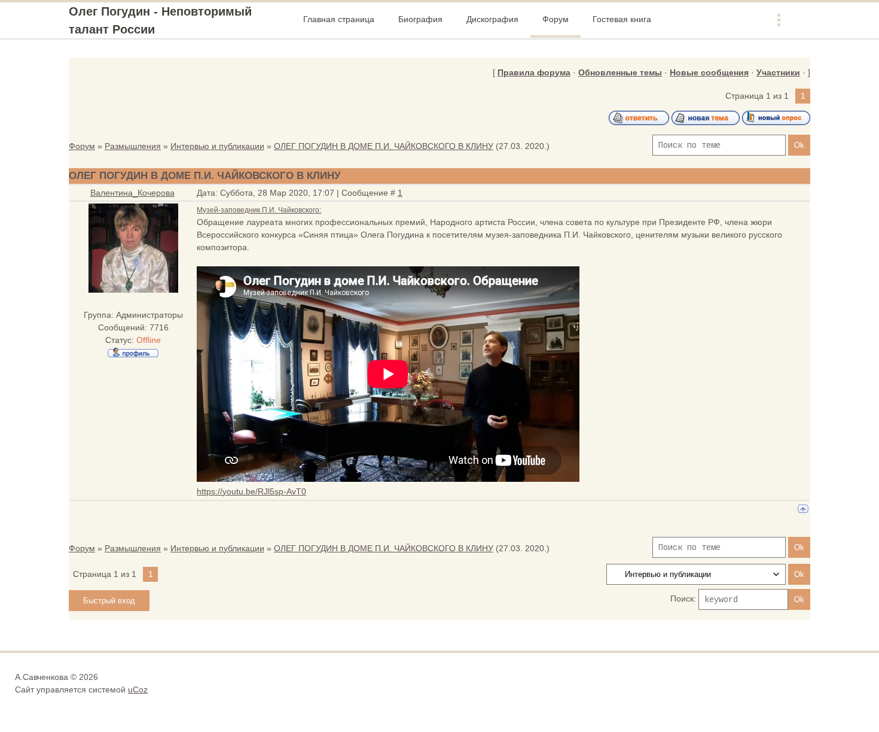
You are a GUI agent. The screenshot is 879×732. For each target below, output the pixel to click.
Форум (82, 146)
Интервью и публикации (217, 146)
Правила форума (534, 72)
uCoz (138, 689)
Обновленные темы (620, 72)
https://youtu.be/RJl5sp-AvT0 (251, 491)
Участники (778, 72)
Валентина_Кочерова (132, 193)
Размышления (133, 146)
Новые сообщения (709, 72)
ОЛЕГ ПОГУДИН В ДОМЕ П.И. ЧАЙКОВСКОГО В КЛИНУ (383, 146)
